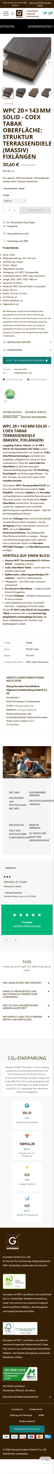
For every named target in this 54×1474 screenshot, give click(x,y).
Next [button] (49, 62)
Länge (6, 195)
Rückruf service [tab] (35, 412)
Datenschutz (36, 1419)
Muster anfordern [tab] (33, 417)
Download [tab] (10, 417)
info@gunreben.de (23, 705)
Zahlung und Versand (21, 1425)
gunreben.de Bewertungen (27, 936)
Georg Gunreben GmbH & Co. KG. (29, 1460)
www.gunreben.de (26, 709)
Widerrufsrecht (27, 1431)
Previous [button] (5, 62)
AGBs (41, 1425)
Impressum (17, 1419)
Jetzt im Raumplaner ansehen (25, 360)
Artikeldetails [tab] (12, 412)
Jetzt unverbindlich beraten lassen (40, 4)
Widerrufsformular (27, 1439)
